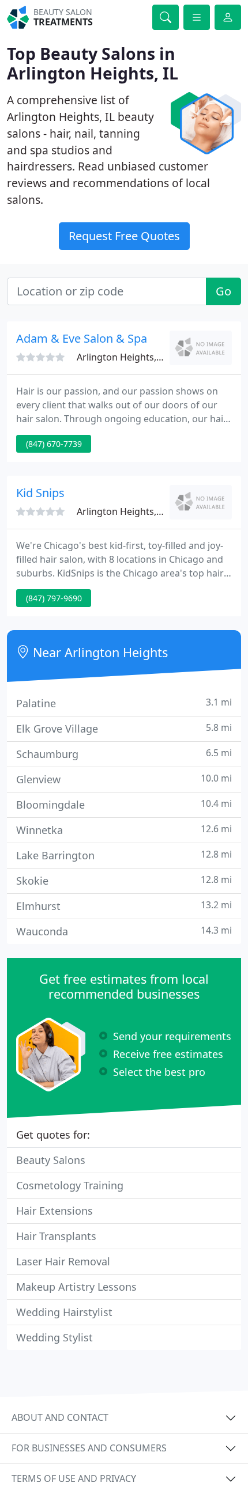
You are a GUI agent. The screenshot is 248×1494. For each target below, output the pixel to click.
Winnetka (124, 829)
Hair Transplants (56, 1236)
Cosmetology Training (69, 1185)
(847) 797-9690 (54, 598)
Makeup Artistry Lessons (76, 1287)
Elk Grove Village (124, 728)
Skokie (124, 880)
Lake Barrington (124, 855)
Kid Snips (40, 492)
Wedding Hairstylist (64, 1312)
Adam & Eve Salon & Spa (81, 338)
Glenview (124, 779)
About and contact (60, 1417)
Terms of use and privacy (74, 1478)
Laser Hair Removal (63, 1261)
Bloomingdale (124, 804)
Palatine (124, 703)
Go (223, 291)
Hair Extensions (54, 1211)
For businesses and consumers (89, 1448)
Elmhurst (124, 905)
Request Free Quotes (124, 236)
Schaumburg (124, 753)
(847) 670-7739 (54, 443)
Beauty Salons (50, 1160)
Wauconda (124, 931)
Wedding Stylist (54, 1337)
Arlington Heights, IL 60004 (135, 357)
